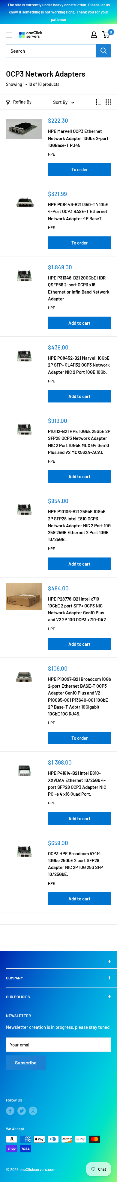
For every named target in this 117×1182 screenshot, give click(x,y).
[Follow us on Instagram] (33, 1111)
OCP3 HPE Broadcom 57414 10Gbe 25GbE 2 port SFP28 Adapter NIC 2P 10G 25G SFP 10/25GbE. (75, 864)
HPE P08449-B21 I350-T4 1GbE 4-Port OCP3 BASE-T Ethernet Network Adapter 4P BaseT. (78, 211)
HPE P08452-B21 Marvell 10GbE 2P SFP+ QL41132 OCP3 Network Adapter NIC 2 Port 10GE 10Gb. (79, 365)
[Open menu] (9, 35)
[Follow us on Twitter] (21, 1111)
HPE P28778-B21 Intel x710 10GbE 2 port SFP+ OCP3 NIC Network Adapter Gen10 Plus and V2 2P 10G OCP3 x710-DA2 (77, 609)
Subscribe (26, 1062)
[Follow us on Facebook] (10, 1111)
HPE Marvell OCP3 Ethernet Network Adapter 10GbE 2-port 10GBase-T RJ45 (78, 138)
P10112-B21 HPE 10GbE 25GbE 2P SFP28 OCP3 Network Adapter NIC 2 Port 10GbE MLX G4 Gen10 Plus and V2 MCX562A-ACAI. (79, 442)
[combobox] (51, 50)
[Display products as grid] (108, 102)
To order (79, 169)
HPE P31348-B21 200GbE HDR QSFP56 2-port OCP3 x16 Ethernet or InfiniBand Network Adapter (79, 288)
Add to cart (79, 323)
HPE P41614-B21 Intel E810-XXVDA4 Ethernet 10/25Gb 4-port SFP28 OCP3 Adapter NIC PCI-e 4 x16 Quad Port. (77, 783)
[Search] (103, 50)
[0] (106, 34)
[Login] (94, 34)
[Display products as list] (98, 102)
